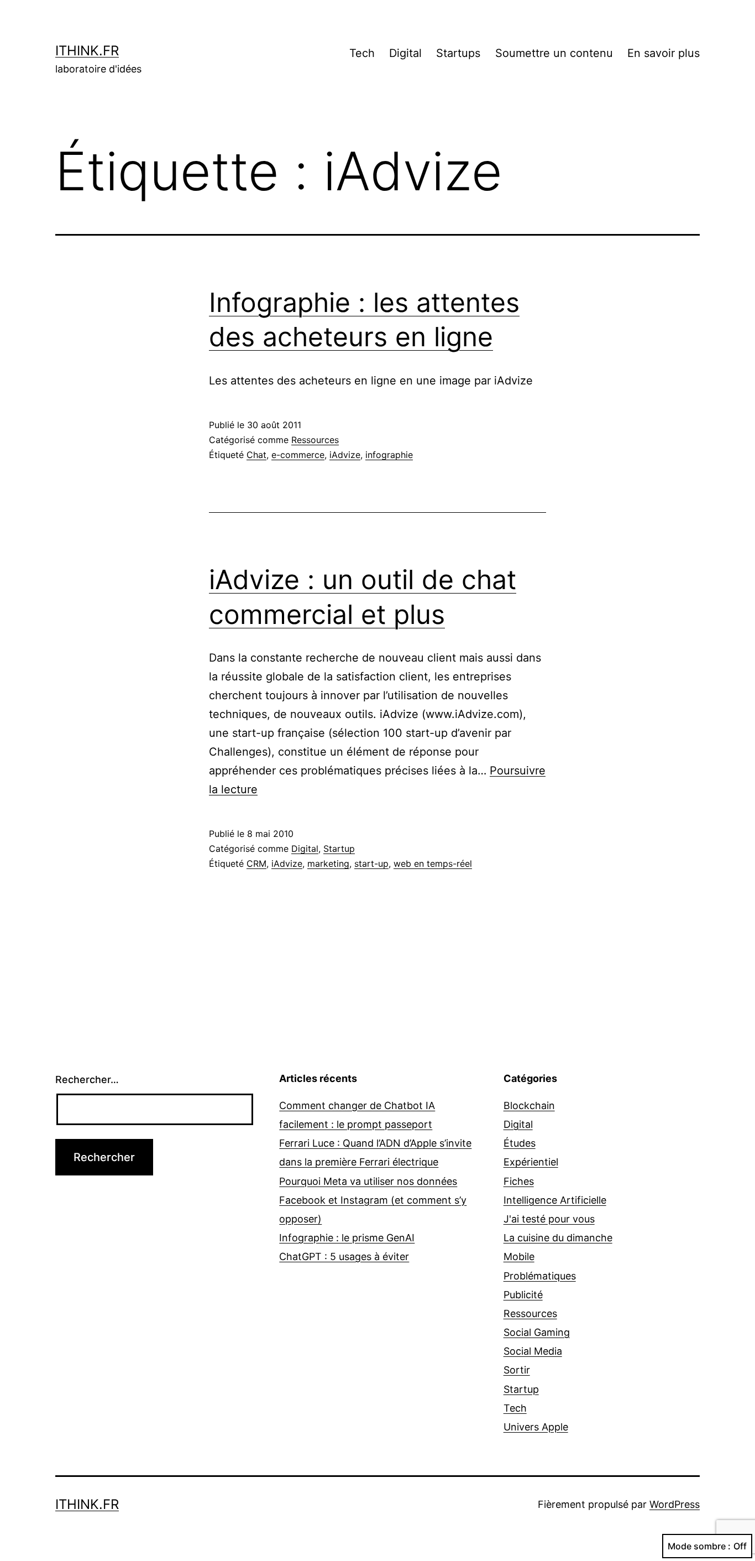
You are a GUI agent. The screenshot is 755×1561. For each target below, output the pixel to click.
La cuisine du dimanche (558, 1237)
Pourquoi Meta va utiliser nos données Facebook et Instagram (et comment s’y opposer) (372, 1200)
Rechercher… (87, 1079)
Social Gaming (537, 1332)
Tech (362, 53)
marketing (328, 863)
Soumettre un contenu (554, 53)
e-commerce (297, 454)
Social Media (533, 1351)
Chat (256, 454)
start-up (371, 863)
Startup (339, 848)
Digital (405, 53)
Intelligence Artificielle (555, 1200)
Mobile (519, 1256)
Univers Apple (536, 1427)
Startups (458, 53)
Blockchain (529, 1105)
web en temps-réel (433, 863)
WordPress (674, 1504)
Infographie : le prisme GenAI (347, 1237)
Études (520, 1143)
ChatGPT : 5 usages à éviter (344, 1256)
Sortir (517, 1370)
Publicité (523, 1294)
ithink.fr (87, 51)
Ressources (315, 439)
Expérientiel (531, 1162)
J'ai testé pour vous (549, 1219)
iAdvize (344, 454)
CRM (256, 863)
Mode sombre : (699, 1546)
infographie (389, 454)
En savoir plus (663, 53)
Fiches (519, 1181)
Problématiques (540, 1276)
